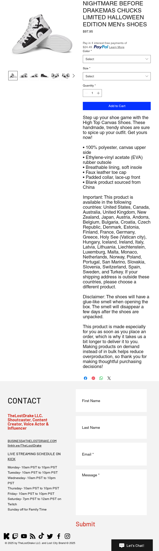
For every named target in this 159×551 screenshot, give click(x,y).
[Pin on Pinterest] (93, 378)
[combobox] (117, 59)
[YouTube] (24, 536)
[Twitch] (15, 536)
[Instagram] (67, 536)
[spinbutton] (92, 93)
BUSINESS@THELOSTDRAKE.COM (32, 441)
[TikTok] (41, 536)
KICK (12, 459)
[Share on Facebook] (85, 378)
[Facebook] (58, 536)
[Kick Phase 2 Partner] (6, 536)
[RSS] (32, 536)
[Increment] (98, 93)
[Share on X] (109, 378)
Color (87, 51)
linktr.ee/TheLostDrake (25, 445)
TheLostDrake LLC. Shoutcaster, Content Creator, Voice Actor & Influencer (28, 421)
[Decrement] (86, 93)
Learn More (116, 47)
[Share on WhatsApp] (101, 378)
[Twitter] (50, 536)
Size (86, 68)
